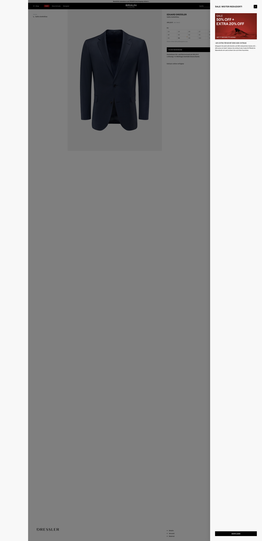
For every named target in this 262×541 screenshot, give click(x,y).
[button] (131, 270)
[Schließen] (255, 6)
